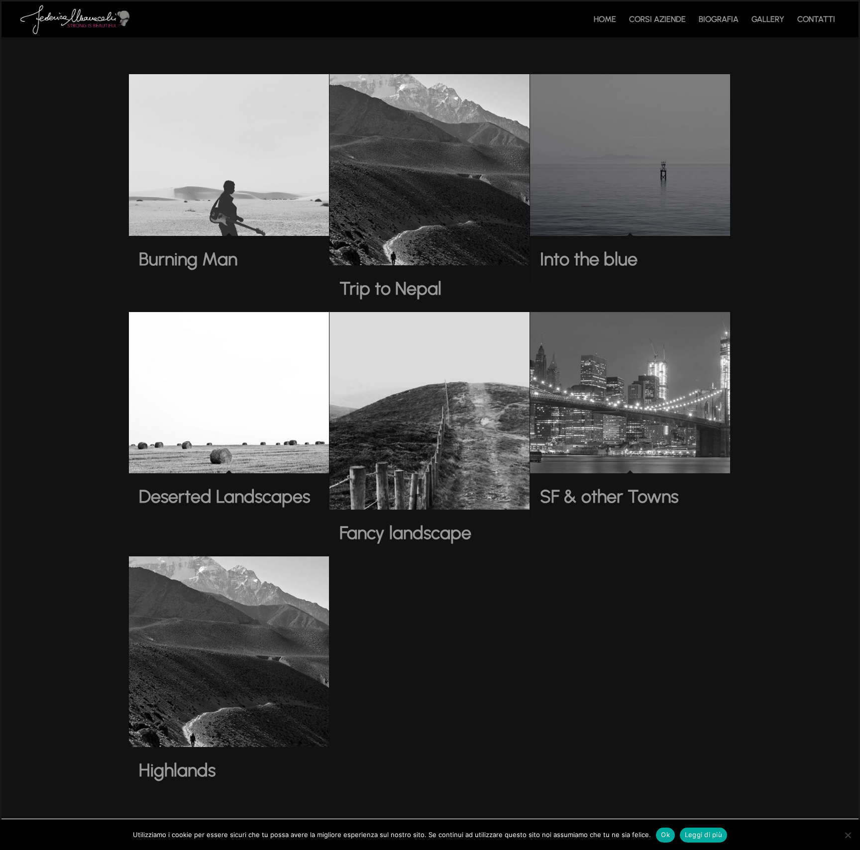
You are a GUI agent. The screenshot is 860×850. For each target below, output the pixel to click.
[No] (848, 835)
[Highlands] (229, 651)
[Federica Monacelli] (76, 19)
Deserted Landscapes (224, 496)
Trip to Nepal (390, 288)
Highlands (177, 770)
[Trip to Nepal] (429, 169)
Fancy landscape (405, 532)
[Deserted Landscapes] (229, 393)
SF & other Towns (609, 496)
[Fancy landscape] (429, 411)
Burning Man (188, 259)
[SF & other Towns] (630, 393)
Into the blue (589, 259)
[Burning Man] (229, 155)
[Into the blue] (630, 155)
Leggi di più (703, 835)
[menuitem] (605, 19)
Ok (665, 835)
